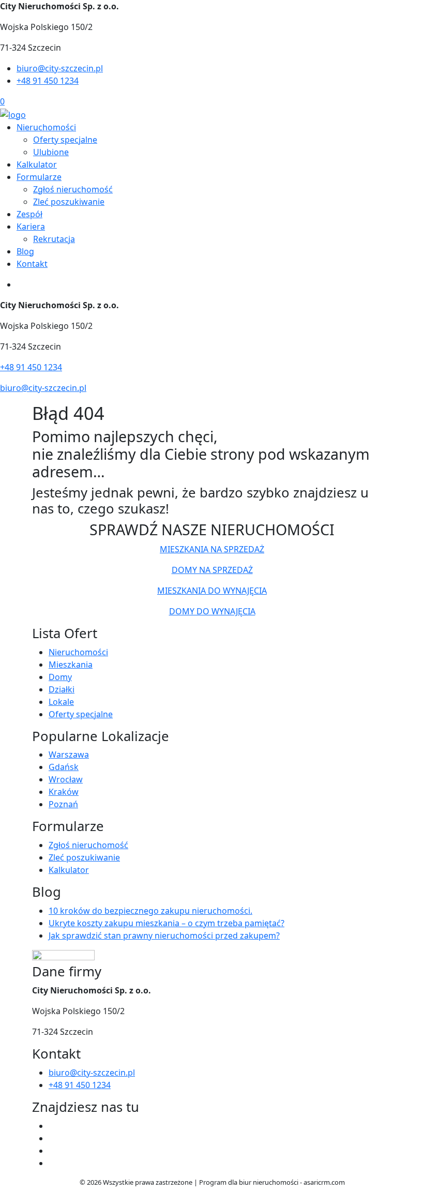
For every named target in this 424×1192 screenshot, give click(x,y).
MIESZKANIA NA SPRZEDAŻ (212, 549)
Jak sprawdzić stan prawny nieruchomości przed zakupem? (164, 935)
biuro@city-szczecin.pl (60, 68)
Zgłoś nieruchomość (73, 189)
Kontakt (32, 263)
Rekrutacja (54, 239)
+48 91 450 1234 (48, 80)
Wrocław (66, 779)
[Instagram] (53, 1163)
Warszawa (69, 754)
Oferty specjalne (65, 139)
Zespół (29, 214)
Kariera (31, 226)
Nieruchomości (46, 127)
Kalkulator (37, 164)
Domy (60, 677)
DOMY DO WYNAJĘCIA (212, 611)
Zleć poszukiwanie (68, 201)
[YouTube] (53, 1150)
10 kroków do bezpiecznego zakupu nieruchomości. (150, 910)
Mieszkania (71, 664)
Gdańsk (64, 767)
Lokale (61, 701)
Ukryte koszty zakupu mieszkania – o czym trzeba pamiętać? (166, 923)
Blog (25, 251)
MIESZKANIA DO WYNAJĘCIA (212, 590)
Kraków (64, 791)
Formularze (39, 177)
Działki (61, 689)
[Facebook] (53, 1125)
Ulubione (51, 152)
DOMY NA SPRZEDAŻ (212, 570)
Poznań (63, 804)
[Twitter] (53, 1138)
